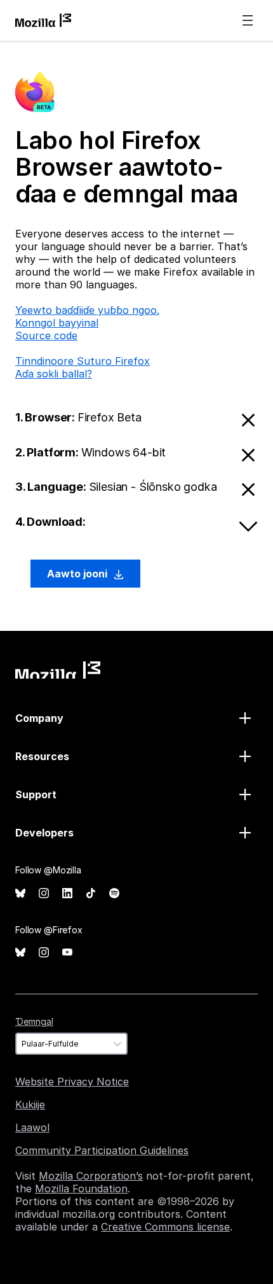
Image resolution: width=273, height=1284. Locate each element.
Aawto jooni (78, 573)
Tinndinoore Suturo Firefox (82, 361)
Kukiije (30, 1104)
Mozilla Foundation (81, 1188)
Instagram (44, 893)
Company (39, 718)
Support (36, 794)
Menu (247, 20)
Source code (46, 335)
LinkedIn (67, 893)
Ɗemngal (34, 1021)
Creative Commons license (165, 1226)
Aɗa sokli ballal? (53, 373)
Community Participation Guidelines (102, 1150)
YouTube (67, 952)
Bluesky (20, 893)
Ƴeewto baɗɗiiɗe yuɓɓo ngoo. (87, 310)
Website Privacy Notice (72, 1081)
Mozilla (57, 670)
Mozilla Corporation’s (91, 1175)
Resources (42, 756)
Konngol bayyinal (56, 322)
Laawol (32, 1127)
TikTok (91, 893)
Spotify (114, 893)
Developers (44, 832)
